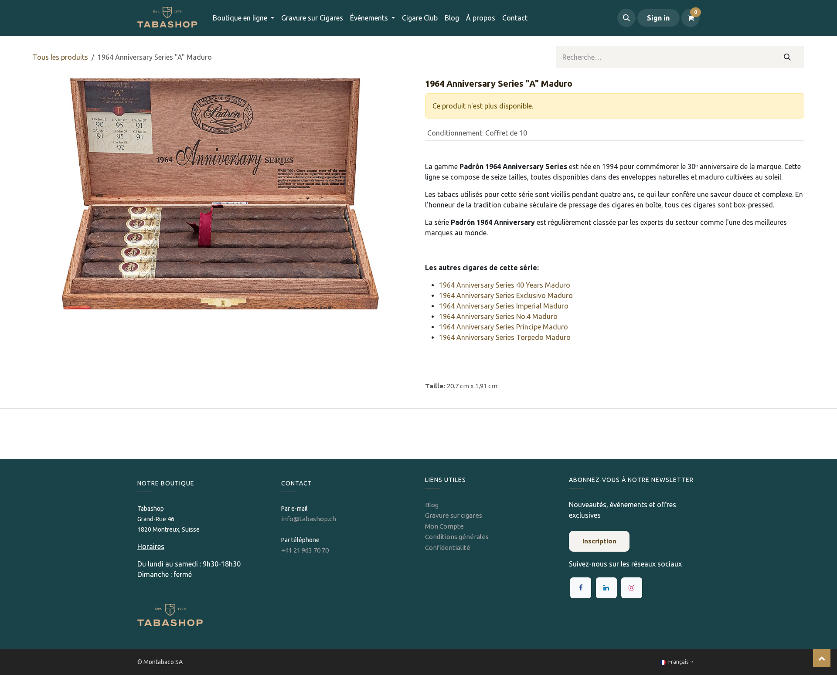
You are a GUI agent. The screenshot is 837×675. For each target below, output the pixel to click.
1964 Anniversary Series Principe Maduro (503, 327)
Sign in (658, 18)
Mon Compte (444, 526)
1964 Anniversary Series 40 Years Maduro (504, 285)
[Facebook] (580, 587)
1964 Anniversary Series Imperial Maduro (503, 306)
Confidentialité (447, 547)
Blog (432, 505)
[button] (626, 18)
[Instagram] (631, 587)
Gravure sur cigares (453, 515)
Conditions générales (457, 536)
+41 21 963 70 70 (305, 550)
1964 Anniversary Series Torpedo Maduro (505, 337)
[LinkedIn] (606, 587)
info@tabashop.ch (309, 518)
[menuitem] (312, 18)
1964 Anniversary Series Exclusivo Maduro (506, 295)
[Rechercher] (787, 57)
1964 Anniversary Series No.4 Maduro (498, 316)
